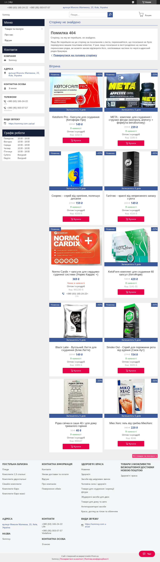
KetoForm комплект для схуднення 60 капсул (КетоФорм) (131, 273)
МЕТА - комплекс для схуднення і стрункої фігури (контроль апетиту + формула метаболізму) (131, 120)
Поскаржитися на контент (71, 559)
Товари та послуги (14, 29)
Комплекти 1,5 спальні (13, 474)
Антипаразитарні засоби (93, 506)
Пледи (5, 469)
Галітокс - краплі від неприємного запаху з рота (131, 197)
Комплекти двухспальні (14, 479)
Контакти (46, 469)
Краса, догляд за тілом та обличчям (99, 511)
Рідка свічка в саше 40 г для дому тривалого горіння (76, 425)
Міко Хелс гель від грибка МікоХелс (130, 423)
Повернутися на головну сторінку (75, 55)
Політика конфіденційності (96, 559)
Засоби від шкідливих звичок (95, 479)
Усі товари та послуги (144, 456)
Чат (149, 554)
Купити (77, 140)
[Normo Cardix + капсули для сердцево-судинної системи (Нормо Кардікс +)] (75, 246)
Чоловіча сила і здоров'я (93, 484)
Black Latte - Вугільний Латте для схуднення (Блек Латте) (75, 349)
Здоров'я (85, 474)
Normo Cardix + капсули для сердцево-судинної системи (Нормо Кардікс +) (76, 273)
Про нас (9, 34)
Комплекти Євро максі (13, 493)
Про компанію (49, 484)
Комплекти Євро (10, 488)
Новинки (85, 469)
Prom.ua (95, 556)
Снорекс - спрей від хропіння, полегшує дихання (76, 197)
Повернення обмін (51, 488)
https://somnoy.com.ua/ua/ (22, 123)
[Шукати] (110, 14)
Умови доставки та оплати (55, 474)
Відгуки (8, 40)
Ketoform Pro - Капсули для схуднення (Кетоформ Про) (75, 118)
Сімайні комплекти (11, 484)
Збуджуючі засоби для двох (95, 497)
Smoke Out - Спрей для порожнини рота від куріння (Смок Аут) (131, 349)
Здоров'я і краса (129, 475)
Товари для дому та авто (94, 501)
